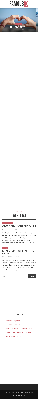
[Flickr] (16, 395)
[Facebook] (13, 395)
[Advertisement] (19, 295)
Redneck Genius (7, 229)
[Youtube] (24, 395)
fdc (4, 256)
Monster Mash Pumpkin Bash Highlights (19, 332)
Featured (18, 24)
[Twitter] (21, 395)
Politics (9, 223)
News (3, 223)
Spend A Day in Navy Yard (14, 336)
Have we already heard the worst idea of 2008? (18, 252)
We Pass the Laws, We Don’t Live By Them (19, 226)
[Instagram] (19, 395)
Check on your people (18, 27)
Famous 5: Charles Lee (13, 324)
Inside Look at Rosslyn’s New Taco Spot (19, 328)
